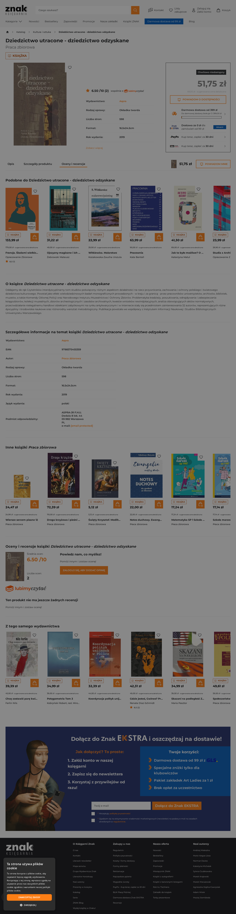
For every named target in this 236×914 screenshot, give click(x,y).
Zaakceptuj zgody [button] (29, 897)
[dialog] (29, 884)
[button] (29, 905)
